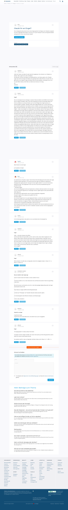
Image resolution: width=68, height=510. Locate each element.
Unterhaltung (41, 476)
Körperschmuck (25, 473)
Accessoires (24, 462)
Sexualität (32, 468)
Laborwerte (6, 478)
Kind (31, 475)
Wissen (48, 470)
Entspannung (6, 470)
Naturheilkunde (7, 481)
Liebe (32, 1)
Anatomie (6, 464)
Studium (48, 467)
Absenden (50, 379)
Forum (54, 1)
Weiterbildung (49, 468)
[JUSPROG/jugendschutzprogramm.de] (52, 491)
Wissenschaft (41, 478)
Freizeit (15, 44)
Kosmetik (24, 475)
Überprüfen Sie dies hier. (37, 499)
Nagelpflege (24, 478)
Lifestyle (39, 1)
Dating (32, 464)
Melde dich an (32, 355)
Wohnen (40, 479)
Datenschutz (57, 503)
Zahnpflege (24, 482)
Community (60, 462)
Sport (25, 1)
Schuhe (23, 479)
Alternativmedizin (7, 462)
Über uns (60, 468)
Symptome (6, 482)
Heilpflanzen (6, 473)
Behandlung (6, 467)
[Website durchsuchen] (60, 1)
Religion (14, 3)
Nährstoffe (15, 467)
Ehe (31, 465)
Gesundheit (16, 1)
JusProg (49, 495)
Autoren (59, 471)
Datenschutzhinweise (49, 375)
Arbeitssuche (49, 462)
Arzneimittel (6, 465)
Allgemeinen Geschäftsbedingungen (31, 375)
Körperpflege (24, 471)
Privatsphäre (62, 503)
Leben (19, 44)
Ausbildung (49, 465)
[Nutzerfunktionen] (62, 1)
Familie (35, 1)
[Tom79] (16, 161)
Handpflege (24, 468)
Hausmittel (6, 471)
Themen (8, 3)
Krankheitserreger (7, 476)
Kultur (40, 470)
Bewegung (15, 474)
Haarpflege (24, 467)
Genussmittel (41, 467)
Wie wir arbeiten (61, 472)
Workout (15, 475)
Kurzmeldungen (49, 1)
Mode (23, 476)
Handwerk (41, 468)
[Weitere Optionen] (52, 25)
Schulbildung (33, 480)
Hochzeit (32, 467)
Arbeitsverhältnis (50, 464)
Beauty (28, 1)
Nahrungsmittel (16, 468)
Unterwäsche (24, 481)
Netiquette (60, 465)
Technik (40, 473)
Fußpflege (24, 464)
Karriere (43, 1)
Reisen (40, 471)
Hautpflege (24, 470)
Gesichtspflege (25, 465)
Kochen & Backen (16, 465)
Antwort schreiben (19, 37)
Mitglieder (60, 464)
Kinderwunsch (33, 477)
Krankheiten (6, 475)
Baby (31, 474)
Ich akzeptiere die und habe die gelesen (35, 376)
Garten (40, 465)
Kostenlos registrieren (34, 356)
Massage (5, 479)
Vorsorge (6, 484)
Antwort (16, 363)
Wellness (5, 485)
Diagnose (6, 468)
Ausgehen (41, 462)
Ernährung (21, 1)
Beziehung (32, 462)
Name (16, 359)
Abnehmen (15, 462)
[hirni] (16, 176)
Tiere (40, 475)
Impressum (52, 503)
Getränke (15, 464)
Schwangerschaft (34, 482)
